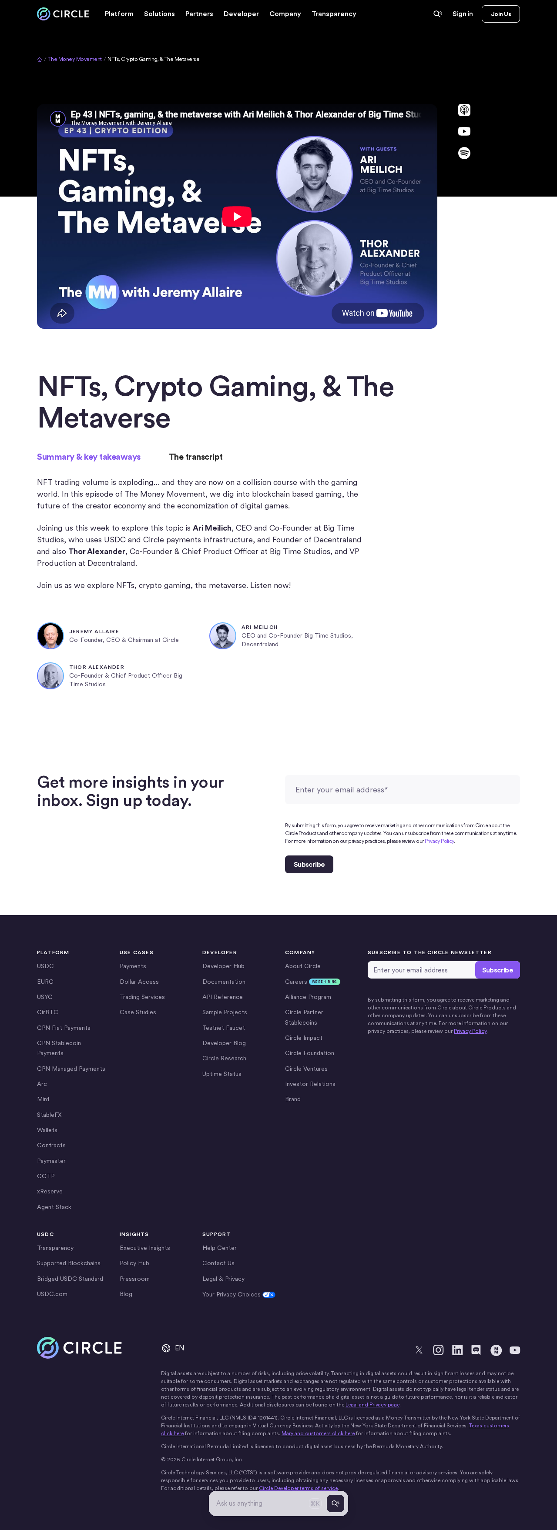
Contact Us (218, 1262)
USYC (45, 996)
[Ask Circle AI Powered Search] (437, 14)
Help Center (219, 1247)
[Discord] (476, 1350)
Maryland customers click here (318, 1433)
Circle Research (224, 1058)
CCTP (45, 1176)
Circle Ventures (306, 1068)
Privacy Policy (439, 841)
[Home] (63, 14)
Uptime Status (222, 1073)
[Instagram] (438, 1350)
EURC (45, 981)
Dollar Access (139, 981)
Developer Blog (224, 1042)
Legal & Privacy (223, 1278)
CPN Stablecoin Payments (59, 1047)
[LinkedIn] (457, 1350)
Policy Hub (134, 1262)
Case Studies (138, 1012)
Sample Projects (224, 1012)
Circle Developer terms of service (298, 1488)
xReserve (50, 1191)
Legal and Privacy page (372, 1405)
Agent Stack (54, 1206)
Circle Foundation (309, 1052)
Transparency (334, 14)
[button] (119, 14)
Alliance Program (308, 996)
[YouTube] (515, 1350)
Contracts (51, 1145)
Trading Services (142, 996)
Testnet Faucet (223, 1027)
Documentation (223, 981)
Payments (133, 965)
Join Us (501, 13)
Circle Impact (303, 1037)
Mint (43, 1099)
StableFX (49, 1114)
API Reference (222, 996)
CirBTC (47, 1012)
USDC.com (52, 1293)
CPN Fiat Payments (64, 1027)
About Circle (303, 965)
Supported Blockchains (69, 1262)
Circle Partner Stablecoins (304, 1017)
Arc (42, 1083)
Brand (293, 1099)
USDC (45, 965)
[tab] (89, 457)
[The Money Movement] (495, 1350)
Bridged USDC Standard (70, 1278)
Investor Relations (310, 1083)
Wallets (47, 1129)
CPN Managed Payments (71, 1068)
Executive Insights (145, 1247)
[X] (419, 1350)
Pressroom (135, 1278)
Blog (126, 1293)
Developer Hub (223, 965)
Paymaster (51, 1160)
